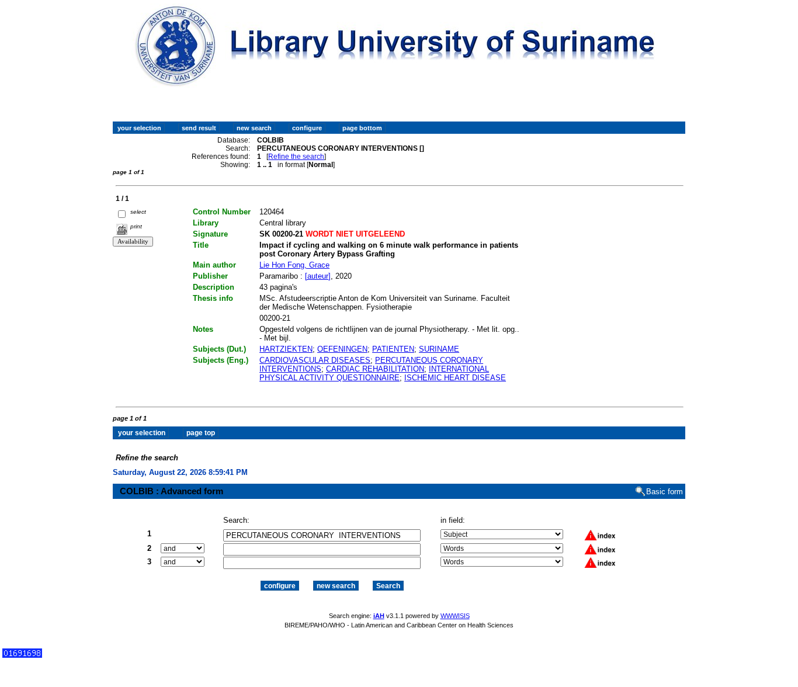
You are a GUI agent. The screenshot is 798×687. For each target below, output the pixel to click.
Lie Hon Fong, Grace (294, 265)
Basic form (664, 491)
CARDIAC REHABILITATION (375, 369)
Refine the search (296, 156)
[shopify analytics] (22, 655)
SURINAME (439, 349)
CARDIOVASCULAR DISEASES (314, 360)
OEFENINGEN (342, 349)
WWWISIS (455, 615)
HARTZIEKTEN (286, 349)
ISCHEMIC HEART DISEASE (455, 377)
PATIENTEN (393, 349)
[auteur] (318, 276)
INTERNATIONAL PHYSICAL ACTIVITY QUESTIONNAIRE (374, 373)
